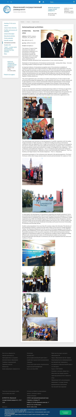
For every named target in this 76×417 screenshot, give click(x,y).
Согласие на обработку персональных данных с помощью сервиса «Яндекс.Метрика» (36, 393)
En (11, 2)
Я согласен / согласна (65, 412)
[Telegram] (61, 398)
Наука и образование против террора (61, 357)
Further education (8, 38)
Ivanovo (6, 25)
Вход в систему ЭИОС (32, 369)
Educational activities (9, 36)
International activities (10, 42)
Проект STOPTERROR (57, 369)
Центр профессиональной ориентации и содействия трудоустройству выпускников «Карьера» (38, 360)
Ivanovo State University (10, 28)
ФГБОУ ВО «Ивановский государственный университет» (54, 9)
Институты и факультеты (8, 353)
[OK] (55, 398)
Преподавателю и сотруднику (10, 357)
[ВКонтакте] (52, 398)
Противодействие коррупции (58, 386)
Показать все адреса (9, 74)
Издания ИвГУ (30, 355)
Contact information (9, 33)
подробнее (11, 413)
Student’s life (7, 45)
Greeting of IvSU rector (10, 23)
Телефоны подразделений (9, 362)
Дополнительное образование (10, 360)
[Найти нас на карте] (47, 2)
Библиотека (5, 366)
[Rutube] (58, 398)
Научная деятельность (8, 355)
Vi (7, 2)
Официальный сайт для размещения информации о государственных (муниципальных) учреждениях (60, 382)
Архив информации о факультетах (11, 369)
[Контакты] (39, 2)
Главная (22, 21)
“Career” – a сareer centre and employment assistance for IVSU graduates (10, 49)
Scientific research (8, 40)
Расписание (30, 353)
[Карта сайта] (43, 2)
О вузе (28, 21)
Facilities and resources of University (10, 30)
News (5, 54)
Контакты (4, 407)
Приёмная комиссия (7, 364)
